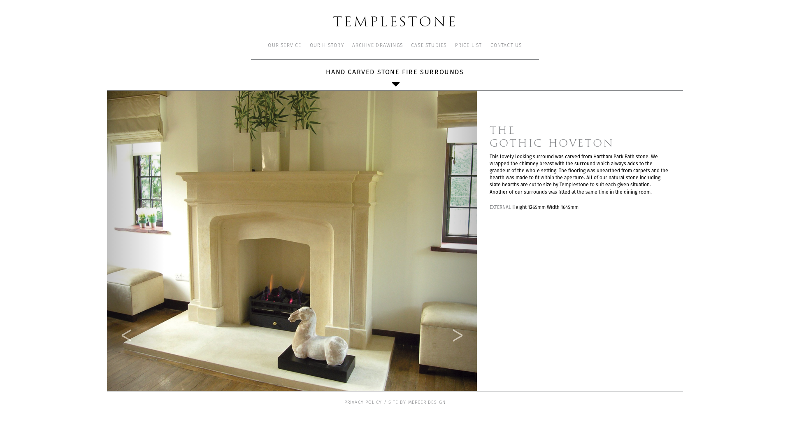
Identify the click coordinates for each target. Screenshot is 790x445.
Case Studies (428, 45)
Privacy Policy (363, 402)
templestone (395, 20)
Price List (468, 45)
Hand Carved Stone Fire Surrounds (395, 72)
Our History (327, 45)
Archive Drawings (377, 45)
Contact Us (506, 45)
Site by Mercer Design (417, 402)
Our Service (284, 45)
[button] (135, 241)
